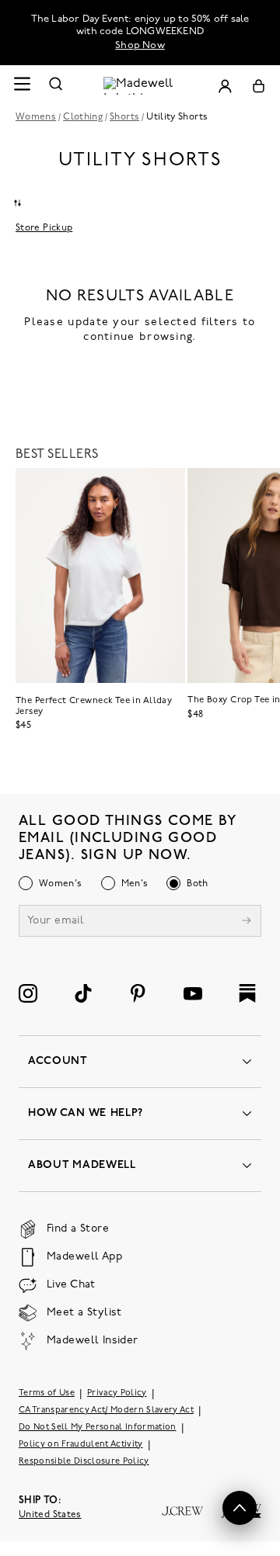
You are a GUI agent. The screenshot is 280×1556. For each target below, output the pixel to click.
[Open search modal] (56, 85)
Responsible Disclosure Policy (84, 1461)
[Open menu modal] (22, 85)
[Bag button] (258, 85)
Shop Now (140, 45)
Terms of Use (47, 1393)
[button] (239, 1508)
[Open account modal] (225, 85)
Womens (36, 117)
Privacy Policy (117, 1393)
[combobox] (17, 202)
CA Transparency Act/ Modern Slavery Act (106, 1410)
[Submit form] (247, 922)
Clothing (83, 117)
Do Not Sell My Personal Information (98, 1427)
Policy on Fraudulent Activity (81, 1444)
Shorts (124, 117)
